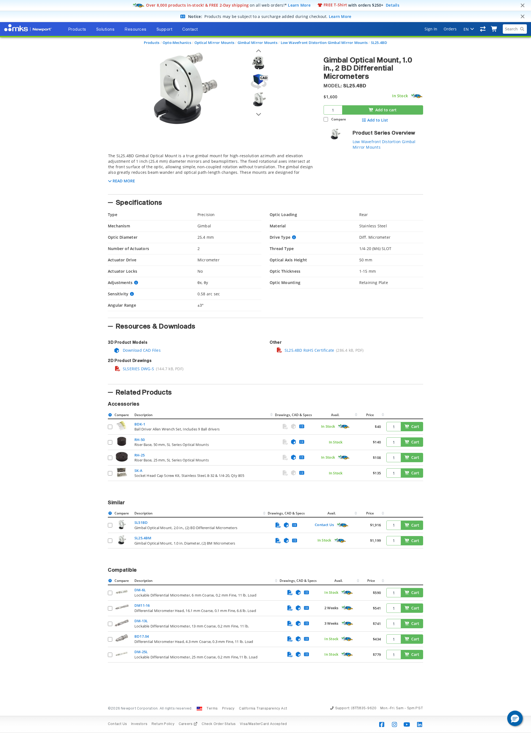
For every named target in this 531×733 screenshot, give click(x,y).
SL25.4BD (379, 42)
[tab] (211, 172)
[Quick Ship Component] (416, 96)
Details (392, 4)
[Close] (522, 5)
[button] (515, 718)
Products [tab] (77, 29)
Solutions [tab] (105, 29)
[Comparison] (483, 29)
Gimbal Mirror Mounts (257, 42)
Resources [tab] (135, 29)
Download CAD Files (141, 350)
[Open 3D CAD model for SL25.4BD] (259, 81)
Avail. (335, 415)
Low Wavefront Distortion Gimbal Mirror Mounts (324, 42)
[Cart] (494, 29)
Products (152, 42)
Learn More (299, 4)
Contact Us (324, 524)
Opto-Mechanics (177, 42)
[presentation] (265, 366)
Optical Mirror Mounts (214, 42)
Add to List (377, 120)
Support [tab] (165, 29)
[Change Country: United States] (199, 708)
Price (370, 415)
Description (143, 415)
